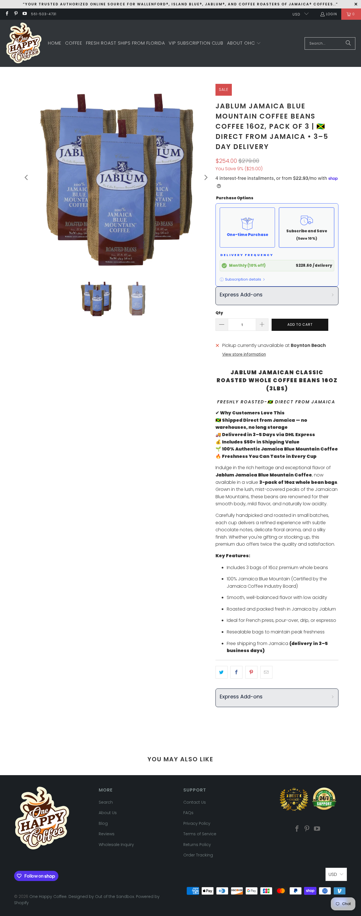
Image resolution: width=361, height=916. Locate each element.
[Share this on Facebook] (236, 672)
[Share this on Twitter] (221, 672)
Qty (219, 313)
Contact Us (194, 802)
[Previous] (26, 177)
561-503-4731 (43, 14)
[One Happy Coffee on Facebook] (6, 14)
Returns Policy (197, 844)
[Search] (348, 43)
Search (106, 802)
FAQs (188, 813)
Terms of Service (199, 834)
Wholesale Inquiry (116, 844)
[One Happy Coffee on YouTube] (24, 14)
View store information (244, 354)
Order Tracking (198, 855)
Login (331, 14)
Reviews (107, 834)
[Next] (205, 177)
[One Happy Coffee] (24, 43)
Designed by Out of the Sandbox (101, 896)
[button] (244, 43)
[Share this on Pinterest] (251, 672)
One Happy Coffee (48, 896)
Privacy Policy (196, 823)
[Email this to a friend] (266, 672)
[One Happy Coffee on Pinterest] (15, 14)
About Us (108, 813)
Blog (103, 823)
